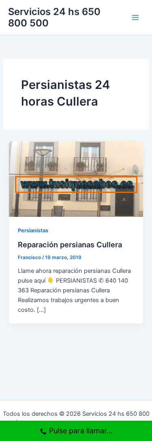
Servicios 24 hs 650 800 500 (54, 17)
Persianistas (33, 230)
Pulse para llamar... (81, 430)
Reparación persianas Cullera (70, 244)
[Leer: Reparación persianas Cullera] (76, 178)
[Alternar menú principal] (135, 17)
